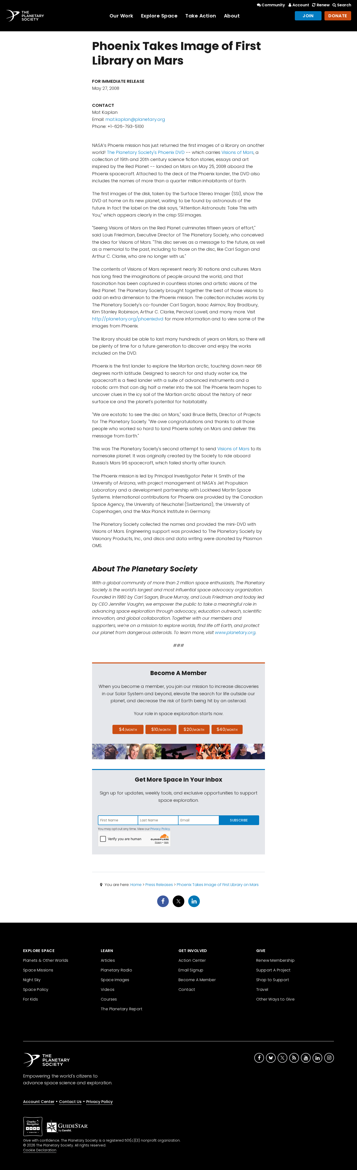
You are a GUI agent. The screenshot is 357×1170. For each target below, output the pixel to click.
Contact (186, 989)
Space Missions (38, 970)
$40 (227, 729)
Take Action (200, 15)
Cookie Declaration (39, 1150)
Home (136, 884)
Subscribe (239, 820)
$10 (160, 729)
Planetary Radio (116, 970)
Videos (107, 989)
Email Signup (191, 970)
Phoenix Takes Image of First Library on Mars (218, 884)
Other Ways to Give (275, 999)
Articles (108, 960)
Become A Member (197, 980)
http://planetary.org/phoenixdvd (127, 319)
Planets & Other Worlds (45, 960)
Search (344, 5)
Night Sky (32, 980)
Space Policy (36, 989)
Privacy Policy (160, 829)
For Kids (30, 999)
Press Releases (159, 884)
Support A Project (273, 970)
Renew (323, 5)
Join (308, 16)
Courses (109, 999)
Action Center (192, 960)
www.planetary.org (235, 632)
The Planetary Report (121, 1009)
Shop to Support (272, 980)
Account (300, 5)
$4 (128, 729)
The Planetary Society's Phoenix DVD (146, 152)
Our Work (121, 15)
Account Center (38, 1101)
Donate (337, 16)
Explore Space (159, 15)
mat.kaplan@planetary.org (135, 119)
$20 (194, 729)
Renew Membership (275, 960)
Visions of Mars (237, 152)
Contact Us (70, 1101)
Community (273, 5)
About (232, 15)
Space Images (115, 980)
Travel (262, 989)
